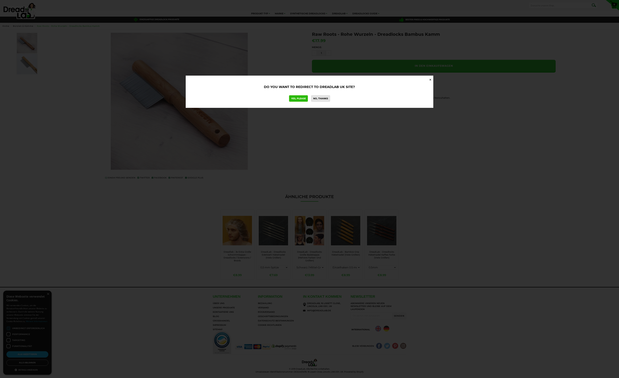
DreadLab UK (332, 87)
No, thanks (320, 98)
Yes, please (298, 98)
